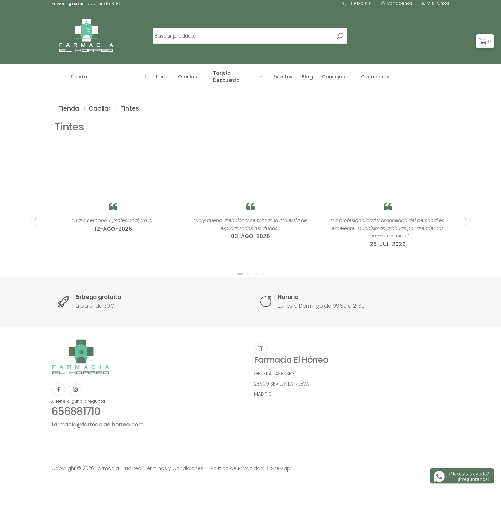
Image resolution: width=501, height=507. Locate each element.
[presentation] (36, 220)
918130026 (360, 3)
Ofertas (187, 76)
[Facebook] (58, 389)
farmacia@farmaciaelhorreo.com (97, 425)
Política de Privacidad (237, 468)
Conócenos (398, 3)
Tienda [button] (78, 76)
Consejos (333, 76)
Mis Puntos (437, 3)
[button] (485, 41)
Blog (307, 76)
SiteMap (280, 468)
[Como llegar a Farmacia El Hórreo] (261, 349)
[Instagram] (75, 389)
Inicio (162, 76)
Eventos (282, 76)
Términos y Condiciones (174, 468)
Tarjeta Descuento (226, 77)
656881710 (75, 411)
